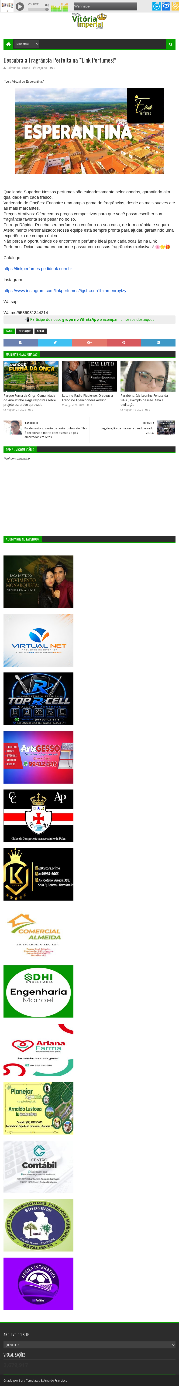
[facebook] (174, 3)
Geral (40, 331)
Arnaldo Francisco (55, 1380)
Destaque (25, 331)
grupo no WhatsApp (108, 319)
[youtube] (157, 3)
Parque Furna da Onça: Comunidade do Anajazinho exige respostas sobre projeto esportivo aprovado (29, 400)
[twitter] (163, 3)
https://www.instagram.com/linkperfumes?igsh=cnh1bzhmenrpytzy (64, 290)
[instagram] (169, 3)
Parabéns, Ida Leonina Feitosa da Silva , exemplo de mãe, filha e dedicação (144, 400)
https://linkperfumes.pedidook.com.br (37, 268)
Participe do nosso (46, 319)
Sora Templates (29, 1380)
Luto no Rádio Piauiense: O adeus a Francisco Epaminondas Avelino (87, 398)
